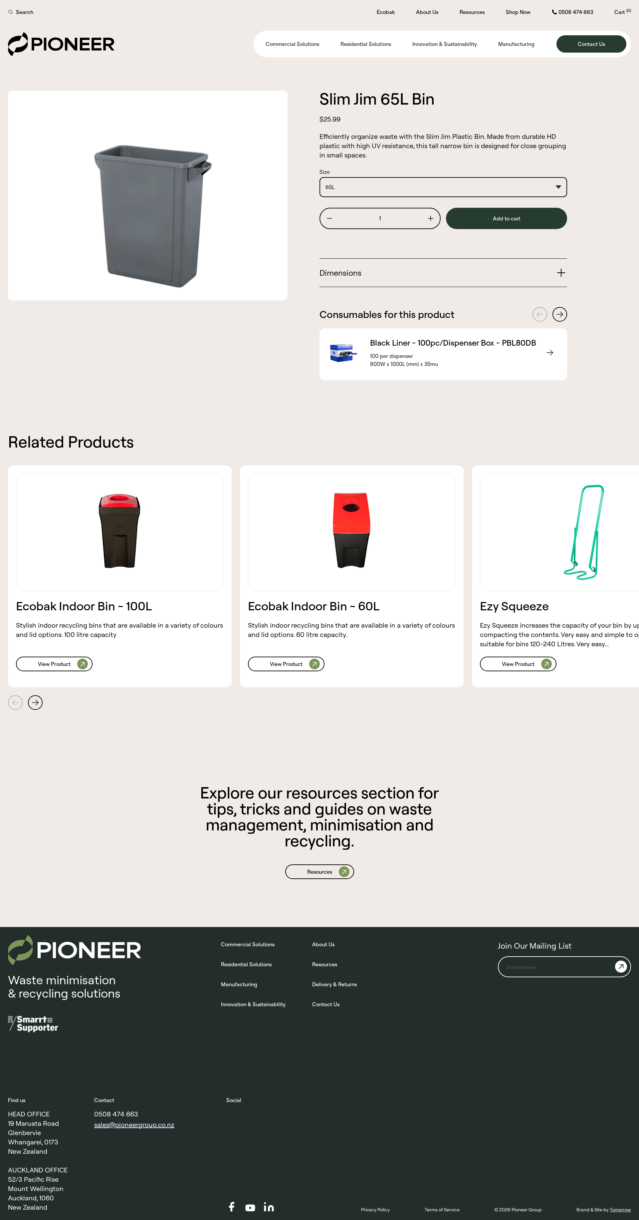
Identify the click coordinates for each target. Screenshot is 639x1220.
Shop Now (518, 12)
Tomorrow (620, 1210)
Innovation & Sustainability (444, 44)
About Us (427, 12)
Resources (472, 12)
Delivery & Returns (334, 984)
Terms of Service (442, 1210)
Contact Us (325, 1004)
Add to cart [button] (507, 218)
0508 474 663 (116, 1114)
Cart (622, 11)
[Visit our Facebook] (231, 1206)
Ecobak (386, 12)
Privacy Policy (375, 1210)
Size (325, 171)
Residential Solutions (365, 44)
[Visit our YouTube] (250, 1208)
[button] (329, 218)
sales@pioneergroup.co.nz (134, 1124)
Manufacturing (516, 44)
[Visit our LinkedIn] (269, 1207)
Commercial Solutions (292, 44)
